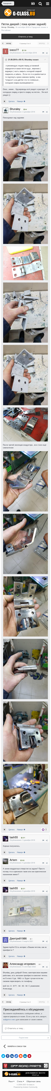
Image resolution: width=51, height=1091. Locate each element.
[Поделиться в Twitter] (3, 1056)
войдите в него (9, 1019)
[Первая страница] (3, 43)
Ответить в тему (25, 36)
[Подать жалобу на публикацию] (43, 53)
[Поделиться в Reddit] (21, 1056)
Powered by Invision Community (25, 1087)
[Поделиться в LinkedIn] (25, 1056)
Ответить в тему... (16, 1028)
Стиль (20, 1081)
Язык (10, 1081)
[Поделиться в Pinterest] (29, 1056)
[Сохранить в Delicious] (16, 1056)
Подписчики (23, 1037)
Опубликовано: (23, 52)
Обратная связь (34, 1081)
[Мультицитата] (4, 101)
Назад (8, 43)
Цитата (11, 101)
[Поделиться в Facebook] (8, 1056)
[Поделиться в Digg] (12, 1056)
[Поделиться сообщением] (46, 53)
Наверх (20, 101)
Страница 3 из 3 (25, 43)
